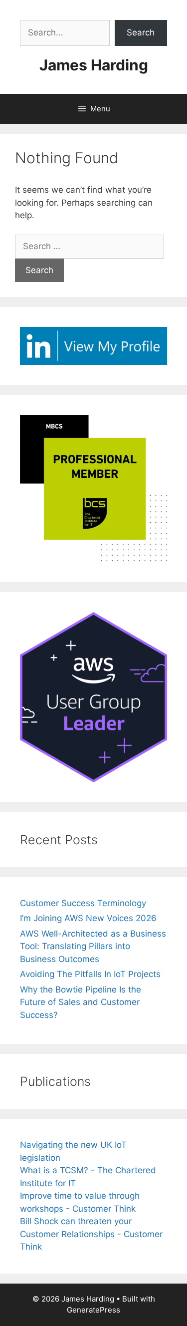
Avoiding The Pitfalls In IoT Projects (90, 974)
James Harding (93, 65)
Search (141, 32)
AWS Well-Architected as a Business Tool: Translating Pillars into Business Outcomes (93, 946)
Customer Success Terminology (83, 903)
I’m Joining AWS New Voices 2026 (88, 918)
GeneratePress (93, 1310)
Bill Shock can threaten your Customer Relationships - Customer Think (91, 1234)
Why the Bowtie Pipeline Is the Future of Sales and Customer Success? (80, 1002)
